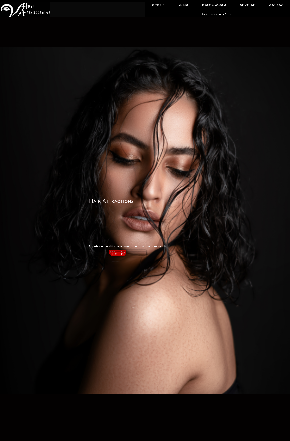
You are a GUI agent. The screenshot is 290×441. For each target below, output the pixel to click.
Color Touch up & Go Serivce (217, 14)
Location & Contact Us (214, 4)
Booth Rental (276, 4)
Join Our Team (247, 4)
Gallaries (183, 4)
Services (156, 4)
